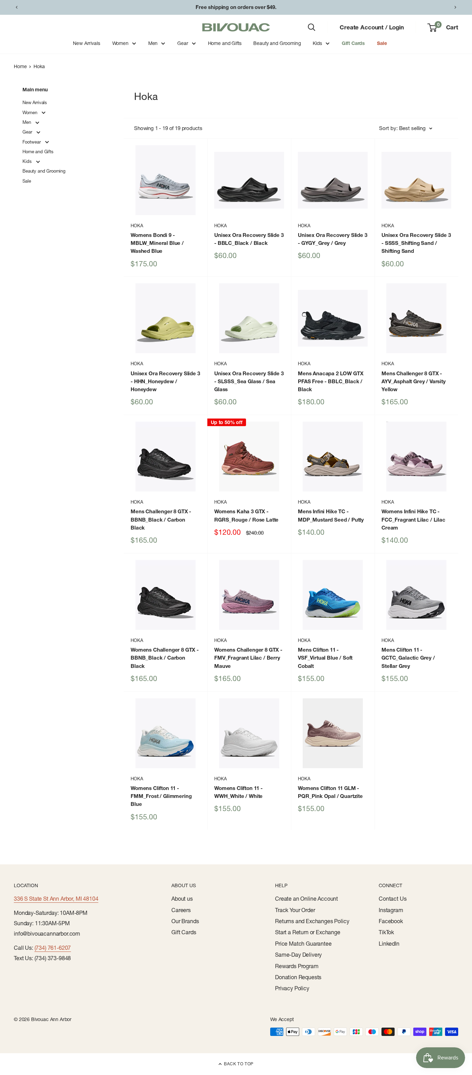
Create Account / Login (372, 27)
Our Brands (185, 921)
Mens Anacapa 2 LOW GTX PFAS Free (330, 381)
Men (153, 43)
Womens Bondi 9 (157, 243)
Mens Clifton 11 (325, 657)
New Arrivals (86, 43)
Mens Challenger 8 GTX (413, 381)
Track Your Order (295, 910)
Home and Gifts (225, 43)
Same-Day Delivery (298, 954)
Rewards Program (297, 966)
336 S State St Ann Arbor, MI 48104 (56, 898)
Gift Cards (353, 43)
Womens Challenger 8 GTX (165, 657)
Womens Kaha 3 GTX (246, 515)
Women (120, 43)
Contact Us (392, 898)
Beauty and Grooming (277, 43)
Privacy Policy (292, 988)
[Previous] (16, 7)
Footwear (32, 142)
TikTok (386, 932)
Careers (181, 910)
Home (20, 66)
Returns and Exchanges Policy (312, 921)
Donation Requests (298, 977)
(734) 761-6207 (53, 947)
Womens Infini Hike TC (413, 519)
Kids (317, 43)
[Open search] (311, 27)
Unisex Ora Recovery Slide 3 (249, 239)
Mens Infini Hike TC (331, 515)
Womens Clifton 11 (161, 796)
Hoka (39, 66)
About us (182, 898)
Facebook (391, 921)
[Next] (455, 7)
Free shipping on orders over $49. (236, 7)
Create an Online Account (306, 898)
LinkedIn (389, 943)
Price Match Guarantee (303, 943)
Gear (182, 43)
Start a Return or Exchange (307, 932)
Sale (382, 43)
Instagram (391, 910)
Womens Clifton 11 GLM (330, 792)
